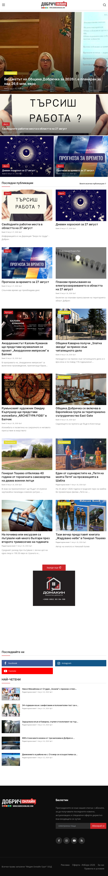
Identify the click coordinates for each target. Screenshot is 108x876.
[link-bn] (54, 588)
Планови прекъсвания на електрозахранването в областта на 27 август (79, 285)
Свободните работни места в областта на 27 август (34, 128)
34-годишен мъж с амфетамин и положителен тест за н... (50, 705)
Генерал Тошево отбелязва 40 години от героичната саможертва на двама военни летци (26, 477)
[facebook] (59, 840)
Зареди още (52, 567)
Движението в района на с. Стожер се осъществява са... (49, 754)
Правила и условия (94, 868)
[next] (103, 52)
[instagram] (66, 840)
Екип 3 (4, 132)
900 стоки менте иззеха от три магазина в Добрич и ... (48, 738)
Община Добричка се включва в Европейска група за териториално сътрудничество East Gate (80, 412)
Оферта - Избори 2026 (83, 864)
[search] (104, 5)
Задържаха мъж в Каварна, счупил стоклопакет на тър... (50, 721)
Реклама (65, 864)
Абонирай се (98, 825)
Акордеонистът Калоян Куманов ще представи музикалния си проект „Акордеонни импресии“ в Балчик (25, 349)
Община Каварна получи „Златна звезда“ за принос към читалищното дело (79, 347)
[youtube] (74, 840)
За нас (101, 864)
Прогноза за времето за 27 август (75, 170)
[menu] (3, 5)
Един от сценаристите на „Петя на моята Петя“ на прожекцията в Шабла (80, 477)
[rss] (81, 840)
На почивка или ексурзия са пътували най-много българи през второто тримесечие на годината (26, 538)
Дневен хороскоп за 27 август (18, 170)
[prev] (4, 52)
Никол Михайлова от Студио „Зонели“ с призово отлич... (49, 689)
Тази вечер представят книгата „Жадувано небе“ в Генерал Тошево (81, 536)
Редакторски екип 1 (11, 88)
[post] (54, 53)
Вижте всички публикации (92, 183)
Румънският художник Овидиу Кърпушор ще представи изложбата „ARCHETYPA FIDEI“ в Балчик (24, 414)
